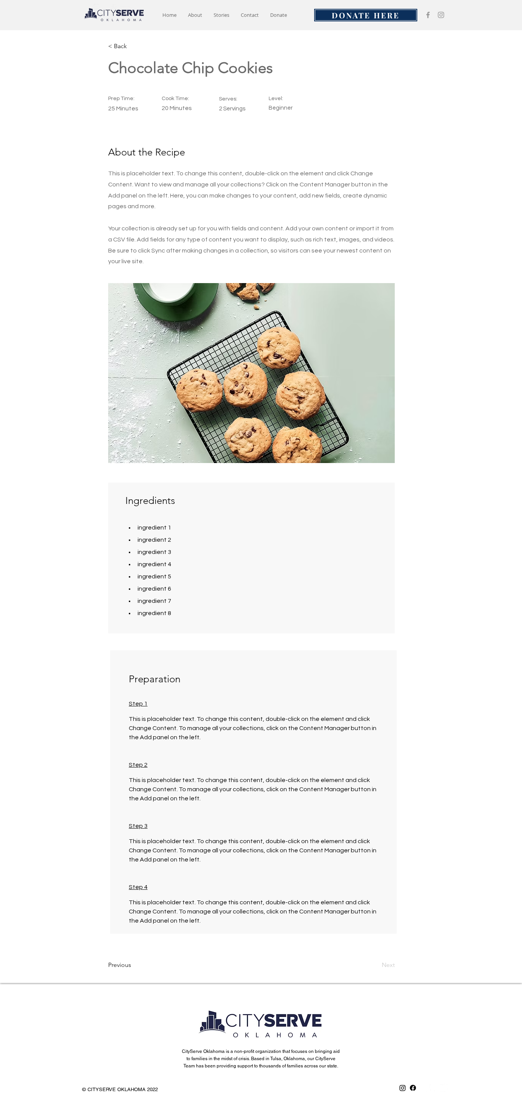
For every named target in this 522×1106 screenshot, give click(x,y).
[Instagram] (441, 15)
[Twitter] (444, 1088)
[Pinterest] (434, 1088)
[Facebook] (428, 15)
